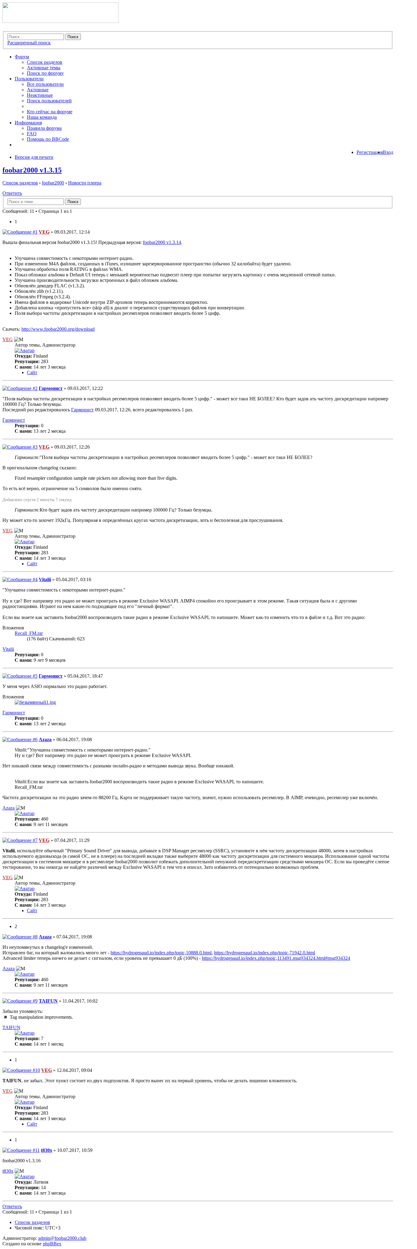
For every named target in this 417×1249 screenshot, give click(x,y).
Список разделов (44, 62)
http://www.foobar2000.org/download (58, 329)
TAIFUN (48, 1000)
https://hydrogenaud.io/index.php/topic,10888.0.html (161, 952)
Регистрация (370, 152)
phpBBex (52, 1243)
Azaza (45, 739)
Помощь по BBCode (48, 139)
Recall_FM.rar (29, 633)
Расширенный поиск (29, 42)
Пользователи (29, 78)
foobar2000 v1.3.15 (32, 170)
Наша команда (42, 117)
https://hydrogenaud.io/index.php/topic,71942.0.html (264, 952)
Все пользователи (45, 84)
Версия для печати (34, 157)
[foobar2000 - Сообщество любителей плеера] (60, 21)
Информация (28, 122)
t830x (46, 1150)
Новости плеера (84, 182)
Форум (22, 56)
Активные (38, 89)
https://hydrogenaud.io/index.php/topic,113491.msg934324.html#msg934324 (276, 958)
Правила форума (44, 128)
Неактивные (40, 95)
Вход (388, 152)
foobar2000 (53, 182)
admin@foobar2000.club (62, 1238)
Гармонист (51, 388)
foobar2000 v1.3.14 (162, 242)
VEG (44, 232)
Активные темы (43, 67)
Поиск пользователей (49, 100)
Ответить (12, 193)
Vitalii (45, 579)
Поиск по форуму (45, 73)
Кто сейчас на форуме (49, 111)
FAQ (32, 133)
